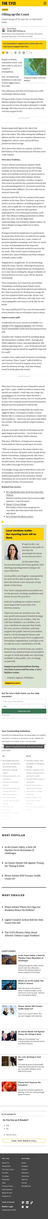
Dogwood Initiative (22, 325)
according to (7, 395)
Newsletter (6, 1166)
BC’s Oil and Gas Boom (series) (19, 516)
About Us (5, 1163)
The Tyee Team (8, 1169)
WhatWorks (26, 1186)
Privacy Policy (7, 1186)
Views (5, 9)
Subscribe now (24, 711)
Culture (24, 1169)
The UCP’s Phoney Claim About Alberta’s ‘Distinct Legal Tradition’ (22, 934)
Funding (5, 1176)
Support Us (6, 1196)
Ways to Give (7, 1192)
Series (24, 1183)
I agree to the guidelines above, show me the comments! (24, 746)
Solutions (25, 1176)
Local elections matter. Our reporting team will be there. (21, 534)
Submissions (7, 1189)
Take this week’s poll (24, 1141)
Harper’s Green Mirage (16, 504)
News (24, 1163)
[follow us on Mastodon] (15, 52)
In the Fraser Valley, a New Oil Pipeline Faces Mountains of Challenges (20, 850)
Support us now (12, 683)
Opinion (25, 1179)
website (5, 325)
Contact (5, 1172)
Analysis (25, 1166)
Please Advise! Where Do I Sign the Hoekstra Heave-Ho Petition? (22, 908)
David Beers (11, 28)
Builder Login (7, 1206)
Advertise (5, 1179)
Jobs (4, 1183)
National (25, 1172)
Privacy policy (6, 715)
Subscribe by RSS (9, 1210)
